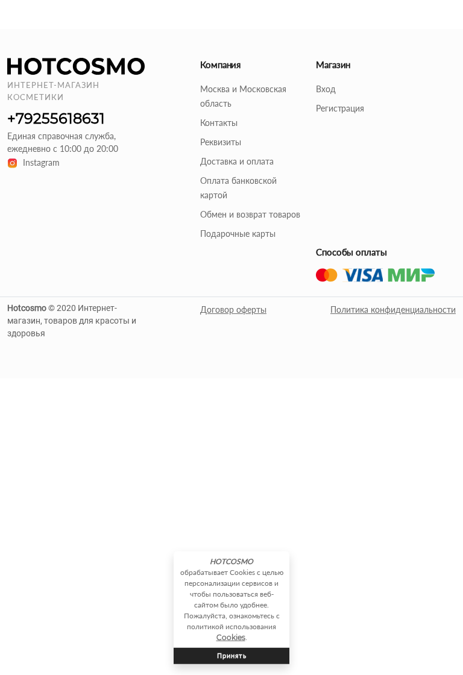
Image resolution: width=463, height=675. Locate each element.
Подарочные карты (238, 233)
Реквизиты (220, 142)
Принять (232, 655)
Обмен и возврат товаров (250, 214)
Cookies (230, 637)
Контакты (219, 123)
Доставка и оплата (237, 161)
